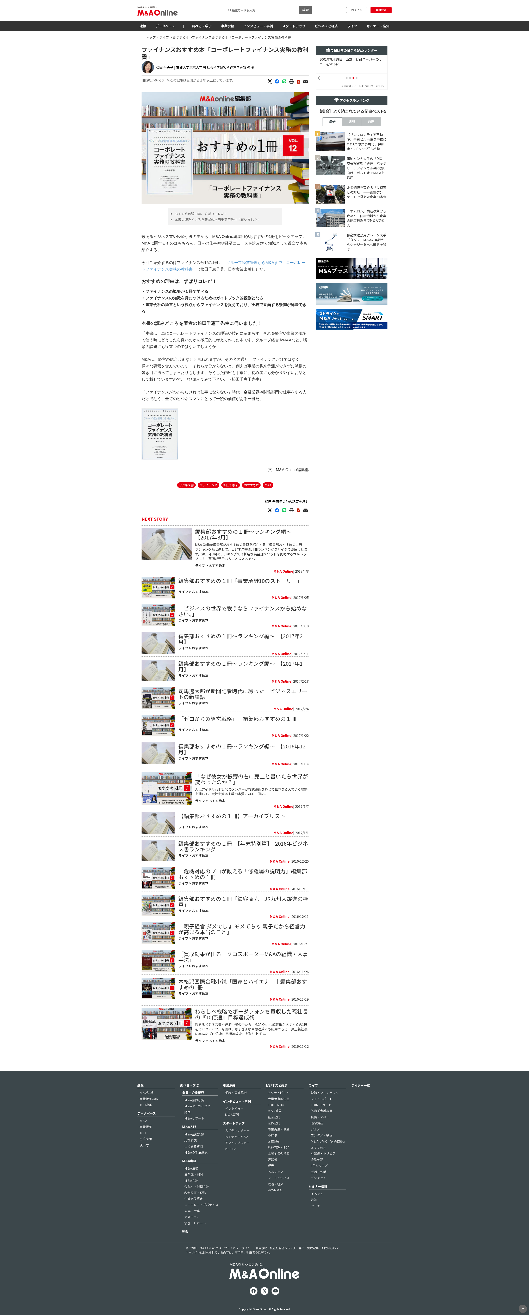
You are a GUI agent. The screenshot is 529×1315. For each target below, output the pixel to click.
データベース (165, 25)
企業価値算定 (193, 1198)
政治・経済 (275, 1184)
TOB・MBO (276, 1105)
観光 (271, 1165)
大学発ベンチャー (237, 1130)
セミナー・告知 (378, 25)
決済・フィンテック (325, 1092)
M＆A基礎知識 (194, 1134)
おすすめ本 (181, 37)
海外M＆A (275, 1190)
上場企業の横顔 (279, 1153)
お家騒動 (274, 1141)
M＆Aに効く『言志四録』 (328, 1141)
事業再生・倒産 (279, 1129)
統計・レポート (195, 1223)
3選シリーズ (319, 1165)
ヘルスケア (275, 1172)
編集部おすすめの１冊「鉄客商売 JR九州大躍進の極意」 (243, 901)
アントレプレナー (237, 1142)
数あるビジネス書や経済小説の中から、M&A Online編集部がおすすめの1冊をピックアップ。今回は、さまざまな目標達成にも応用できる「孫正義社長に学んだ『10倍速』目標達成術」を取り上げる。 (251, 1029)
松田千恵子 (230, 485)
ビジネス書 (186, 485)
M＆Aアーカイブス (197, 1106)
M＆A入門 (189, 1126)
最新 (332, 121)
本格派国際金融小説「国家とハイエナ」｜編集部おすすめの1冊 (242, 984)
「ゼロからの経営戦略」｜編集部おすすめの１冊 (237, 718)
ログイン (356, 10)
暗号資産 (317, 1123)
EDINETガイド (321, 1105)
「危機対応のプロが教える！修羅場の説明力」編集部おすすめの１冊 (242, 874)
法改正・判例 (193, 1174)
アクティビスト (278, 1092)
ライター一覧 (360, 1085)
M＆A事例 (232, 1114)
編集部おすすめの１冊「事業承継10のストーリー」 (240, 580)
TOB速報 (145, 1105)
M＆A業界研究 (194, 1100)
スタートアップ (293, 25)
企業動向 (274, 1117)
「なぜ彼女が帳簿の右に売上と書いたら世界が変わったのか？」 (251, 779)
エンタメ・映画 (321, 1135)
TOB (142, 1133)
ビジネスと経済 (326, 25)
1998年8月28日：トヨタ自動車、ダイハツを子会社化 (350, 61)
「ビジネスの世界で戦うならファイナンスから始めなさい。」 (242, 611)
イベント (317, 1194)
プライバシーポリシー (238, 1248)
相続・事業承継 (236, 1092)
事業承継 (227, 25)
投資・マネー (320, 1117)
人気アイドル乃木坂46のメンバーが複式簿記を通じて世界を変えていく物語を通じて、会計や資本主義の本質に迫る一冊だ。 (251, 791)
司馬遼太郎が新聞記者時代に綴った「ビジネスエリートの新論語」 (242, 693)
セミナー (317, 1206)
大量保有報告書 (279, 1099)
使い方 (144, 1145)
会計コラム (192, 1217)
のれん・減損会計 (196, 1186)
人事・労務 (192, 1211)
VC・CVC (231, 1149)
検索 (305, 9)
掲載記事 (313, 1248)
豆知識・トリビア (323, 1153)
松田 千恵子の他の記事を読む (287, 501)
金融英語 (317, 1159)
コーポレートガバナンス (201, 1204)
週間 (351, 121)
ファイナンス (208, 485)
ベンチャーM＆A (236, 1136)
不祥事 (272, 1135)
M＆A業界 (275, 1111)
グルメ (315, 1129)
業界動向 (274, 1123)
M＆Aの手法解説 (195, 1152)
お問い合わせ (330, 1248)
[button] (347, 78)
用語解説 (190, 1140)
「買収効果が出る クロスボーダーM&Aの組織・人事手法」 (243, 956)
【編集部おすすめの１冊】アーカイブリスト (231, 816)
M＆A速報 (146, 1092)
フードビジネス (279, 1178)
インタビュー (234, 1108)
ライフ (352, 25)
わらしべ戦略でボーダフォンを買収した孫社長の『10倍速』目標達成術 (251, 1014)
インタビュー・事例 (258, 25)
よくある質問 (193, 1146)
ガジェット (318, 1178)
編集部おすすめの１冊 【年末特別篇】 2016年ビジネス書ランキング (243, 846)
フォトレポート (321, 1099)
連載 (185, 1231)
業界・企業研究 (193, 1092)
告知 (314, 1200)
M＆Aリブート (194, 1118)
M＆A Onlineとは (210, 1248)
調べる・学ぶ (202, 25)
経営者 (272, 1159)
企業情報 (145, 1139)
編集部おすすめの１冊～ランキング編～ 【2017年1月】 (240, 666)
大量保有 (145, 1126)
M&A (268, 485)
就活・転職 (318, 1172)
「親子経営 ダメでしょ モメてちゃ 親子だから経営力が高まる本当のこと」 (241, 929)
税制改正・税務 (195, 1192)
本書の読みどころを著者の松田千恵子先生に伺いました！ (218, 219)
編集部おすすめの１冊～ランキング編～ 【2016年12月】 (242, 749)
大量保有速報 (148, 1099)
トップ (151, 37)
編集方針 (191, 1248)
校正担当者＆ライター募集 (287, 1248)
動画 (187, 1112)
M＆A (143, 1120)
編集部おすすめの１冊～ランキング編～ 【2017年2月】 (240, 638)
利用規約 (261, 1248)
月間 (371, 121)
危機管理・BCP (279, 1147)
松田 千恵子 (164, 67)
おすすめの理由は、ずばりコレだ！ (201, 213)
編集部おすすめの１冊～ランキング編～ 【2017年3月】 (246, 534)
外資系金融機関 (321, 1111)
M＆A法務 (191, 1168)
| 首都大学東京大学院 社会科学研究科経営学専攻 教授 (214, 67)
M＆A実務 (189, 1161)
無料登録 (381, 10)
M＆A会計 (191, 1180)
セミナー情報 (318, 1186)
